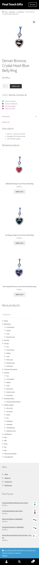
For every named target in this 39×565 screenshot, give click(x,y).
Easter (8, 415)
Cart (30, 560)
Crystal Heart (20, 12)
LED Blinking (8, 434)
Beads (6, 321)
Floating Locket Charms (13, 402)
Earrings (6, 372)
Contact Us (8, 482)
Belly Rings (12, 12)
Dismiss (4, 555)
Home (6, 12)
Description (6, 116)
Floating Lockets (9, 398)
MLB (5, 437)
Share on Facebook (11, 104)
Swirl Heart (9, 366)
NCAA (5, 444)
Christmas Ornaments (10, 369)
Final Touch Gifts (12, 4)
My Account (8, 485)
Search (19, 561)
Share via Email (10, 109)
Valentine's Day (11, 431)
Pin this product (10, 106)
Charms (6, 343)
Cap (7, 346)
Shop (6, 474)
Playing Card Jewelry (10, 453)
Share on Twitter (10, 101)
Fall (7, 418)
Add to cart (16, 86)
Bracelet (6, 340)
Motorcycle (9, 359)
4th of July (9, 408)
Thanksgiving (10, 427)
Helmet (8, 330)
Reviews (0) (5, 122)
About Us (8, 478)
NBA (5, 440)
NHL (5, 450)
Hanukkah (9, 424)
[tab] (19, 116)
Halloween (9, 421)
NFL (26, 95)
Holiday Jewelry (9, 405)
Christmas (9, 411)
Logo (7, 334)
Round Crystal (10, 337)
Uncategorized (8, 457)
